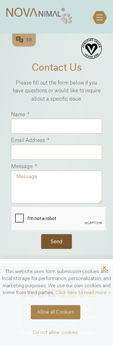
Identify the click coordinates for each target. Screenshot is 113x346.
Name (18, 114)
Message (22, 166)
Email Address (28, 140)
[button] (104, 267)
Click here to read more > (83, 292)
